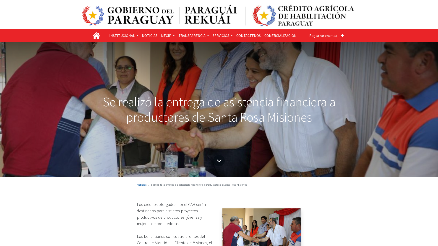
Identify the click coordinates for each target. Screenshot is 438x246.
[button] (342, 35)
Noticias (141, 184)
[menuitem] (149, 35)
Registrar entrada (323, 35)
